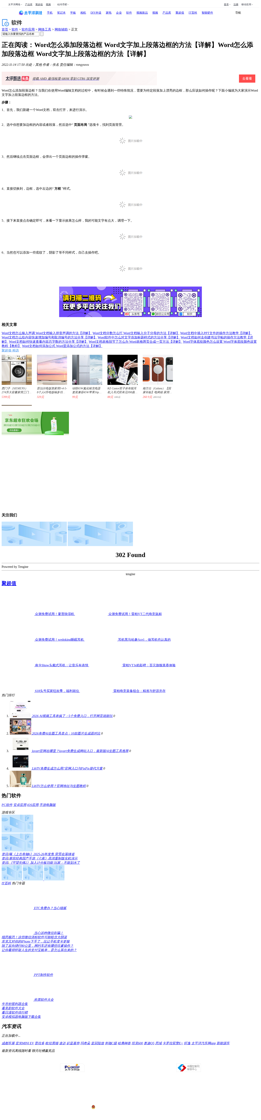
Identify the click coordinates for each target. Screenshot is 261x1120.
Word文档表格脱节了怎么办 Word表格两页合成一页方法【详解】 (135, 341)
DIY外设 (96, 12)
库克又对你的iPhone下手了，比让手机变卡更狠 (36, 941)
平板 (73, 12)
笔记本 (61, 12)
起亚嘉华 (73, 1043)
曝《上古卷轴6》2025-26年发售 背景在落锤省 (41, 854)
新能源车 (223, 1043)
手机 (50, 12)
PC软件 (7, 805)
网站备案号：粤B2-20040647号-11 (109, 1091)
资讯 (5, 854)
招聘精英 (165, 1059)
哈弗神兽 (124, 1043)
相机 (83, 12)
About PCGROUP (57, 1059)
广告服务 (96, 1059)
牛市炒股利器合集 (15, 1004)
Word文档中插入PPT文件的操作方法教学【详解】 (216, 333)
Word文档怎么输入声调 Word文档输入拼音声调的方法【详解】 (47, 333)
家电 (109, 12)
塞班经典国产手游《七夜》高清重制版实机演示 (43, 858)
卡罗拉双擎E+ (173, 1043)
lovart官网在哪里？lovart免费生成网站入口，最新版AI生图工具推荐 (80, 751)
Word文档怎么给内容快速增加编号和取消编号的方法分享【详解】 (49, 337)
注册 (235, 4)
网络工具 (44, 29)
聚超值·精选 (10, 350)
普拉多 (39, 1043)
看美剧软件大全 (13, 1008)
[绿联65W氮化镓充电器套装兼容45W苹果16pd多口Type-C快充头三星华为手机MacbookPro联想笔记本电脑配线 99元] (85, 368)
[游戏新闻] (17, 831)
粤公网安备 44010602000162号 (112, 1107)
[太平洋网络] (72, 1071)
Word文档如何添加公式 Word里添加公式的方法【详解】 (62, 346)
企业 (119, 12)
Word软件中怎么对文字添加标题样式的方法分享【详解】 (139, 337)
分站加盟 (154, 1059)
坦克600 (137, 1043)
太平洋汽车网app (203, 1043)
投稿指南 (119, 1059)
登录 (226, 4)
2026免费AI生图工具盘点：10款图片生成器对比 (66, 733)
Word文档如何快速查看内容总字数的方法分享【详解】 (48, 341)
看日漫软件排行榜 (15, 1012)
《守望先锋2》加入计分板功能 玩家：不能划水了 (44, 862)
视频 (48, 4)
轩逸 (187, 1043)
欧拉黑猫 (51, 1043)
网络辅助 (61, 29)
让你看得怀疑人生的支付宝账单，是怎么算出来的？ (39, 950)
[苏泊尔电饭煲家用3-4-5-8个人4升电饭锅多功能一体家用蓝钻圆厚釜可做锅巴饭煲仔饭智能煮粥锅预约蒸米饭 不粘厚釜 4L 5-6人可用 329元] (50, 368)
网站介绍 (72, 1059)
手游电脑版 (47, 805)
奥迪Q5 (149, 1043)
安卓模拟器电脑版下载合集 (21, 1016)
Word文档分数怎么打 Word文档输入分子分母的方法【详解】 (136, 333)
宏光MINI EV (24, 1043)
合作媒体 (107, 1059)
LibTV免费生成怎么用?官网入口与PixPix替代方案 (67, 768)
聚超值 (39, 4)
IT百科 (193, 12)
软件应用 (28, 29)
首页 (5, 29)
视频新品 (142, 12)
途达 (62, 1043)
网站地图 (177, 1059)
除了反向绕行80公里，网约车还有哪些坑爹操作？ (37, 945)
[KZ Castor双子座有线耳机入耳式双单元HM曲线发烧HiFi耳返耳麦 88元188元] (120, 368)
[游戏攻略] (17, 850)
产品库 (28, 4)
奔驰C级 (111, 1043)
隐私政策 (84, 1059)
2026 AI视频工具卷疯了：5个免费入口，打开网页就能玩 (72, 716)
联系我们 (142, 1059)
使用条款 (131, 1059)
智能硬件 (207, 12)
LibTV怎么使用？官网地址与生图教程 (59, 786)
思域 (158, 1043)
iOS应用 (33, 805)
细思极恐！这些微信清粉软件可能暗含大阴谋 (34, 937)
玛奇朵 (85, 1043)
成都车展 (8, 1043)
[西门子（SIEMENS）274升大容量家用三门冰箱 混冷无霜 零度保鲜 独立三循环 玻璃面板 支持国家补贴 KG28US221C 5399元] (15, 368)
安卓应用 (19, 805)
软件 (129, 12)
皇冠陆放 (97, 1043)
